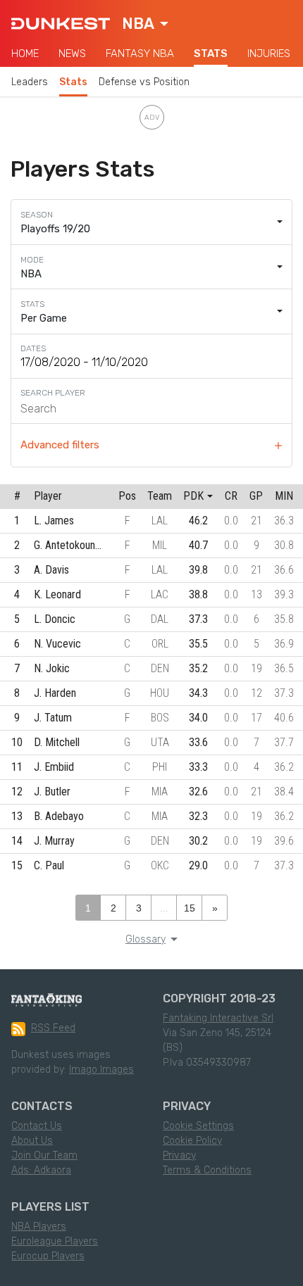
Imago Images (101, 1070)
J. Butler (52, 791)
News (72, 53)
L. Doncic (54, 619)
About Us (32, 1141)
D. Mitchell (57, 742)
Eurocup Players (48, 1256)
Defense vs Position (144, 82)
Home (25, 53)
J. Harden (55, 693)
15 (189, 908)
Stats (211, 53)
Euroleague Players (54, 1241)
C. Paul (49, 865)
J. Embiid (54, 767)
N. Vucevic (57, 643)
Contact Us (36, 1126)
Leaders (29, 82)
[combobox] (145, 24)
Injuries (268, 53)
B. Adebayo (59, 816)
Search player (52, 393)
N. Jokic (52, 668)
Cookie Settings (198, 1126)
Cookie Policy (192, 1141)
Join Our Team (44, 1155)
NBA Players (38, 1227)
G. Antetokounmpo (74, 545)
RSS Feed (53, 1028)
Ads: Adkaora (41, 1170)
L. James (54, 520)
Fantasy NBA (140, 53)
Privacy (179, 1155)
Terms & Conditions (207, 1170)
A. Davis (51, 569)
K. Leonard (57, 594)
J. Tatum (53, 717)
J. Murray (54, 840)
